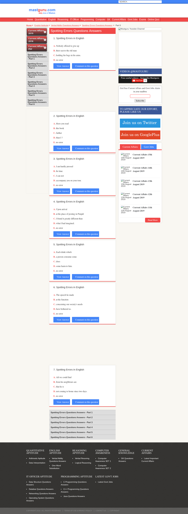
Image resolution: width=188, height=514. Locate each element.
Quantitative (41, 19)
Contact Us (101, 511)
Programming (87, 19)
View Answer (62, 65)
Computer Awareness (102, 451)
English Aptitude (55, 451)
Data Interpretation (37, 463)
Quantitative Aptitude (35, 451)
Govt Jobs (132, 19)
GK (108, 19)
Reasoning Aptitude (79, 451)
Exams (142, 19)
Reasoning (63, 19)
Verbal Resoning (82, 458)
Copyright (114, 511)
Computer (100, 19)
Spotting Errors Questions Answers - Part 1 (37, 56)
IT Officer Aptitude (39, 476)
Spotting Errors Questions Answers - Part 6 (37, 102)
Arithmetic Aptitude (37, 458)
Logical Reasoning (83, 463)
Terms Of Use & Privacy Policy (78, 511)
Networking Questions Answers (42, 493)
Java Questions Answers (74, 496)
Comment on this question (86, 65)
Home (30, 19)
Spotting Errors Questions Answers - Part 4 (37, 84)
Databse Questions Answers (41, 489)
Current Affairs (119, 19)
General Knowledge (126, 451)
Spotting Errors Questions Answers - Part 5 (37, 93)
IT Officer (74, 19)
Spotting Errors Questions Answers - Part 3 (37, 75)
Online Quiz (153, 19)
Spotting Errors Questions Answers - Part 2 (37, 66)
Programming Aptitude (76, 476)
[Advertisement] (111, 10)
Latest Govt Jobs (106, 476)
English (52, 19)
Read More (153, 220)
